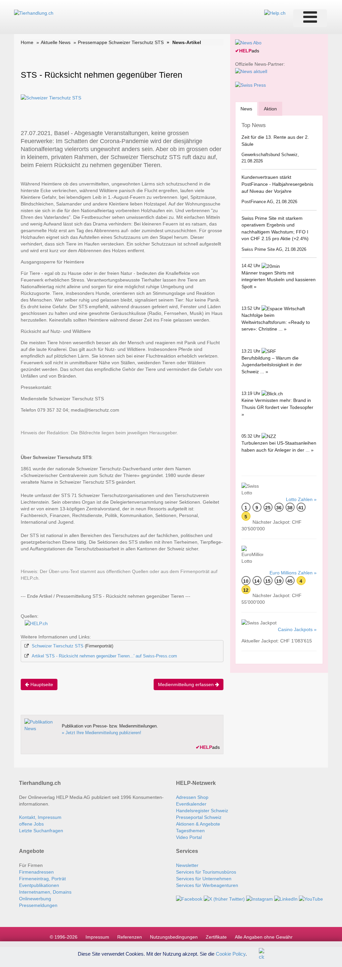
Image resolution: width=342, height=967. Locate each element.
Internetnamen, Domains (45, 892)
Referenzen (129, 937)
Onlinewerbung (35, 898)
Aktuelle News (55, 42)
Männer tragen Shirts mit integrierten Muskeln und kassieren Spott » (278, 279)
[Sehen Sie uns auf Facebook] (189, 898)
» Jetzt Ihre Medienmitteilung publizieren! (101, 732)
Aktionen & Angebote (198, 824)
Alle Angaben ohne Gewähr (264, 937)
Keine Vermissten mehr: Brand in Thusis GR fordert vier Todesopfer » (277, 407)
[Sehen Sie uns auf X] (224, 898)
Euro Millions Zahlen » (293, 572)
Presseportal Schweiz (198, 817)
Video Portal (189, 837)
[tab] (246, 108)
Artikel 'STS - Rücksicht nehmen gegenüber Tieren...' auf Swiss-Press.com (104, 655)
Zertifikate (216, 937)
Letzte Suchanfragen (41, 830)
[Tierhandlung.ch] (33, 12)
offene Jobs (31, 824)
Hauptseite (41, 684)
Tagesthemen (190, 830)
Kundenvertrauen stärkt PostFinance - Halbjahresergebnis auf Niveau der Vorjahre (277, 183)
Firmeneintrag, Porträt (42, 878)
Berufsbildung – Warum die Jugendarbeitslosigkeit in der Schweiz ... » (271, 364)
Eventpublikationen (39, 885)
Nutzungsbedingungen (174, 937)
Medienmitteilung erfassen (186, 684)
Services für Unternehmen (203, 878)
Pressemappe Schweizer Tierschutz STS (121, 42)
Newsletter (187, 865)
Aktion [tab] (270, 108)
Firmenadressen (36, 872)
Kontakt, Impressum (40, 817)
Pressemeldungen (38, 905)
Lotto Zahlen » (301, 499)
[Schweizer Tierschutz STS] (51, 97)
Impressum (97, 937)
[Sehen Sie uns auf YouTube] (311, 898)
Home (27, 42)
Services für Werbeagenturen (207, 885)
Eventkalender (191, 804)
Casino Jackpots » (297, 629)
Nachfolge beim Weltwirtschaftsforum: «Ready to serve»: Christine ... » (275, 322)
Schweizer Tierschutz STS (57, 645)
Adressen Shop (192, 797)
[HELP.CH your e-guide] (275, 12)
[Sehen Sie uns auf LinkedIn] (286, 898)
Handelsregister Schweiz (202, 810)
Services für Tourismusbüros (206, 872)
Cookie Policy (230, 953)
